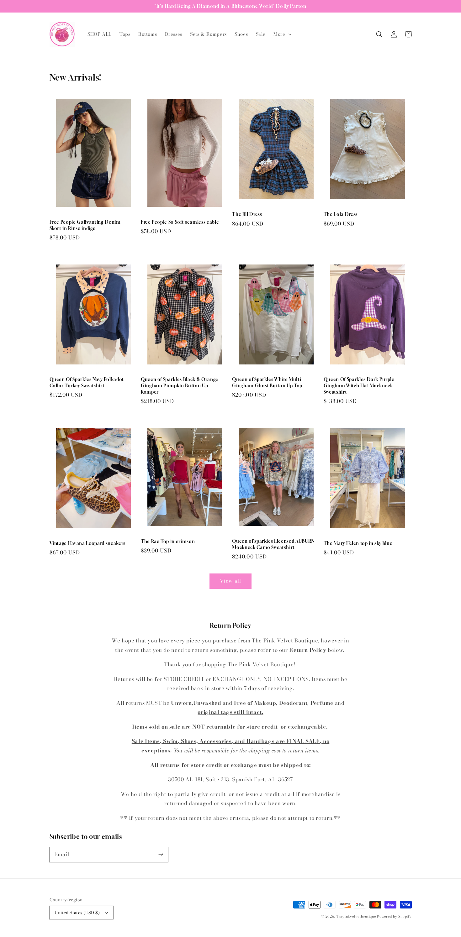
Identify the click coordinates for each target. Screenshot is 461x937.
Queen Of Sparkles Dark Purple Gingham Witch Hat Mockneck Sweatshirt (359, 385)
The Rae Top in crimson (168, 541)
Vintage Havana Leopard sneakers (87, 543)
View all (230, 580)
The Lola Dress (341, 214)
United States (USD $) (77, 912)
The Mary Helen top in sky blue (358, 543)
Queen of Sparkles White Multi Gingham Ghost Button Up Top (267, 382)
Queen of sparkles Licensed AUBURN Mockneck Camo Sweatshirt (273, 544)
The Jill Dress (247, 214)
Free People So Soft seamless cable (180, 222)
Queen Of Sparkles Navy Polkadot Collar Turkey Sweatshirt (87, 382)
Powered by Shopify (394, 916)
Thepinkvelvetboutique (356, 916)
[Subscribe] (160, 854)
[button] (282, 34)
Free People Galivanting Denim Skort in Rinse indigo (85, 225)
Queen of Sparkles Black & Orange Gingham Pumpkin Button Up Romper (179, 385)
